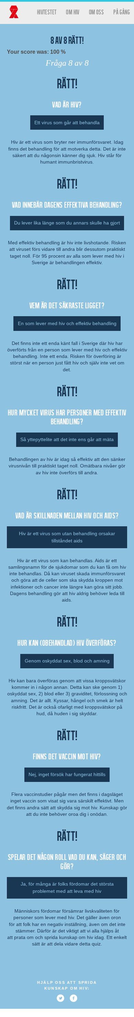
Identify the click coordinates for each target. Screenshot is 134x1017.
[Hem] (14, 12)
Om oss (96, 11)
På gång (121, 11)
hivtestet (47, 11)
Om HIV (72, 11)
